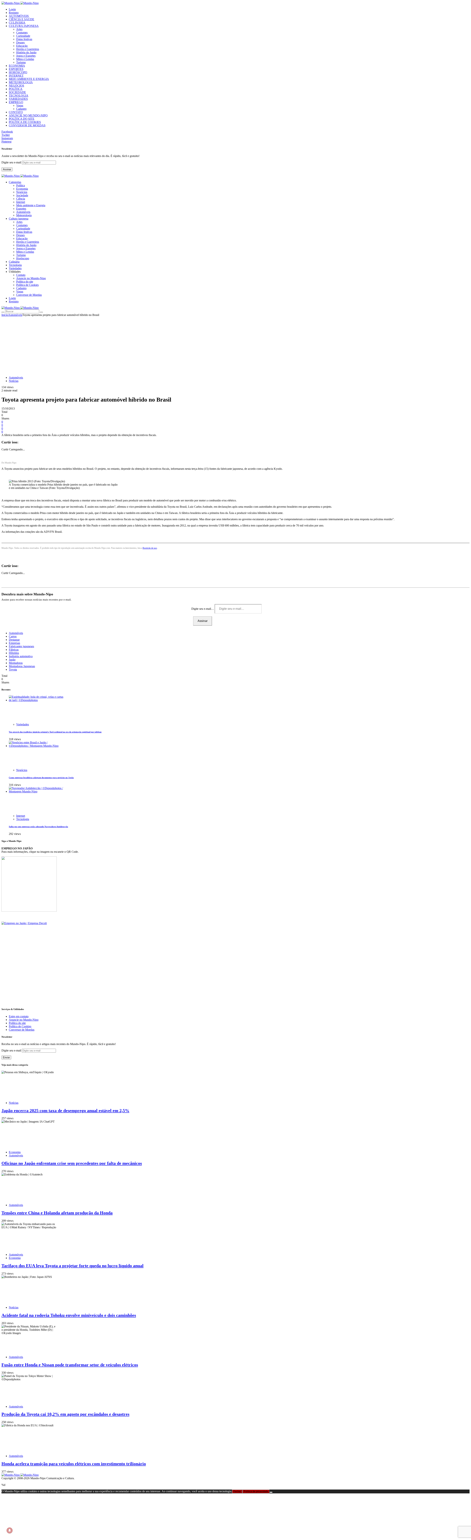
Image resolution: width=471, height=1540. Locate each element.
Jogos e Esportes (26, 55)
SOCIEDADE (17, 92)
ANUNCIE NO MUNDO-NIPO (28, 115)
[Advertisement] (235, 344)
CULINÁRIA (17, 22)
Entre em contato (19, 1016)
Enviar (6, 1057)
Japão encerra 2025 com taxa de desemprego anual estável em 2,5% (65, 1110)
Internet (20, 202)
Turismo (21, 62)
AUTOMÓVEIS (19, 16)
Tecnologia (22, 819)
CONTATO (16, 112)
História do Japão (26, 52)
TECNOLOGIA (18, 95)
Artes (19, 29)
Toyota (13, 669)
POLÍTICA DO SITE (21, 118)
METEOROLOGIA (21, 82)
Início (4, 314)
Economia (22, 188)
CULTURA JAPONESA (24, 25)
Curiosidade (23, 35)
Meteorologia (24, 215)
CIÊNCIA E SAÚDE (21, 19)
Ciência (20, 198)
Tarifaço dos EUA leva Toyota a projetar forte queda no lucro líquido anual (72, 1265)
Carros (13, 636)
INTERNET (16, 75)
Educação (22, 45)
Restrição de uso (150, 548)
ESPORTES (16, 69)
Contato (20, 274)
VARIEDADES (18, 98)
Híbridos (14, 652)
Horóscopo (22, 258)
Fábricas (14, 649)
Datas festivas (24, 39)
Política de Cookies (27, 284)
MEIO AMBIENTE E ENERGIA (29, 78)
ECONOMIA (17, 65)
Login (12, 9)
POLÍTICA (15, 88)
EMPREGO (16, 102)
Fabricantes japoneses (21, 646)
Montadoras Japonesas (22, 666)
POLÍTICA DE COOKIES (25, 122)
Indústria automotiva (21, 656)
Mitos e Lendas (25, 59)
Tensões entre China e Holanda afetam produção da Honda (57, 1212)
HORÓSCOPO (18, 72)
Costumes (22, 32)
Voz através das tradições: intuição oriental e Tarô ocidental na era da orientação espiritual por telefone (55, 732)
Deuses (20, 42)
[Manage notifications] (10, 1530)
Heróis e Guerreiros (27, 49)
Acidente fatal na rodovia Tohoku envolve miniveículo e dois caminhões (68, 1315)
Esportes (21, 208)
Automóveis (23, 212)
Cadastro (21, 108)
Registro (14, 12)
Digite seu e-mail (11, 162)
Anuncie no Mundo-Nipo (31, 278)
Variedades (22, 724)
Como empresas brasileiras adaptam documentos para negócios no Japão (41, 777)
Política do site (24, 281)
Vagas (19, 105)
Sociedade (22, 195)
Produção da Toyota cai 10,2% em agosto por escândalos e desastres (65, 1414)
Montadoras (16, 662)
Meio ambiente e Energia (30, 205)
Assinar (7, 169)
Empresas (14, 643)
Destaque (14, 639)
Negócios (21, 192)
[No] (271, 1492)
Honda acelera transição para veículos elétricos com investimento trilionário (73, 1463)
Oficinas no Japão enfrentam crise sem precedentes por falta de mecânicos (71, 1163)
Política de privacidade (256, 1491)
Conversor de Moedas (29, 294)
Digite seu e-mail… (203, 608)
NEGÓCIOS (16, 85)
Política (20, 185)
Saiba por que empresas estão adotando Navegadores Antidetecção (38, 826)
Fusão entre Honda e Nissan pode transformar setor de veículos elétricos (69, 1364)
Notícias (13, 380)
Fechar (237, 1491)
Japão (12, 659)
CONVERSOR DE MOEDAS (27, 125)
